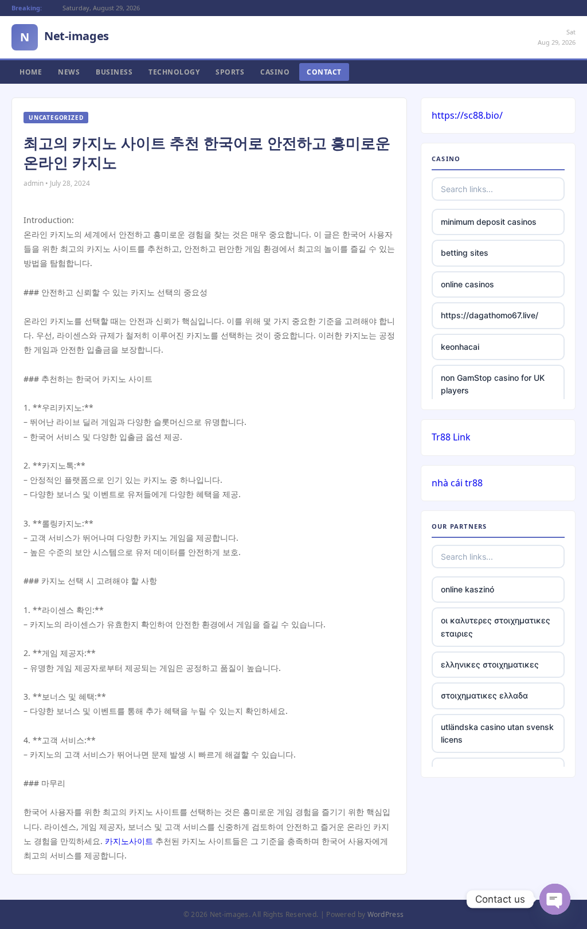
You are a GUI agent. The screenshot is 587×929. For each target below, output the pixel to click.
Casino (274, 72)
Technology (173, 72)
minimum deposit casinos (489, 222)
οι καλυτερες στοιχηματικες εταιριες (495, 626)
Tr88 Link (451, 437)
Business (114, 72)
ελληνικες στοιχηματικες (490, 664)
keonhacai (460, 347)
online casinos (467, 284)
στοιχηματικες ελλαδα (484, 695)
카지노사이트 (129, 841)
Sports (230, 72)
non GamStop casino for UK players (493, 384)
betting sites (464, 252)
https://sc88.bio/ (467, 115)
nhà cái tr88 (457, 483)
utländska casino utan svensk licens (497, 733)
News (69, 72)
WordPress (385, 914)
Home (30, 72)
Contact (324, 72)
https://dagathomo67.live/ (489, 315)
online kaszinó (467, 589)
